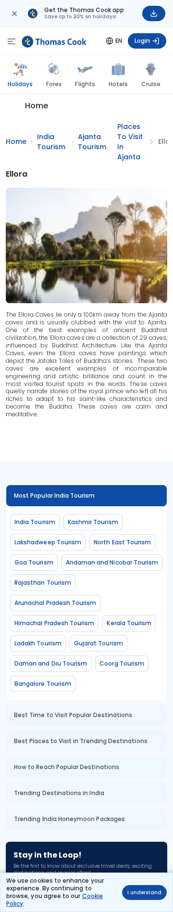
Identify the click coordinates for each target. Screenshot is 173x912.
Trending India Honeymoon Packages (69, 819)
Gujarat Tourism (98, 643)
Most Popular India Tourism (54, 495)
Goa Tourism (33, 562)
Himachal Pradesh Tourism (54, 623)
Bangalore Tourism (42, 684)
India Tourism (34, 522)
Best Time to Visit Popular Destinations (73, 715)
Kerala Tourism (129, 623)
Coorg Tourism (121, 663)
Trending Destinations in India (59, 793)
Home (36, 105)
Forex (54, 84)
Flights (85, 84)
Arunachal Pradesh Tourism (55, 603)
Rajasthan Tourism (42, 582)
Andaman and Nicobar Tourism (112, 562)
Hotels (118, 84)
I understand (144, 892)
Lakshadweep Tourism (47, 542)
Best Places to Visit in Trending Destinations (81, 741)
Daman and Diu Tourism (50, 663)
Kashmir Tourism (93, 522)
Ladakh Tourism (38, 643)
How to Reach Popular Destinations (66, 767)
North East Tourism (122, 542)
